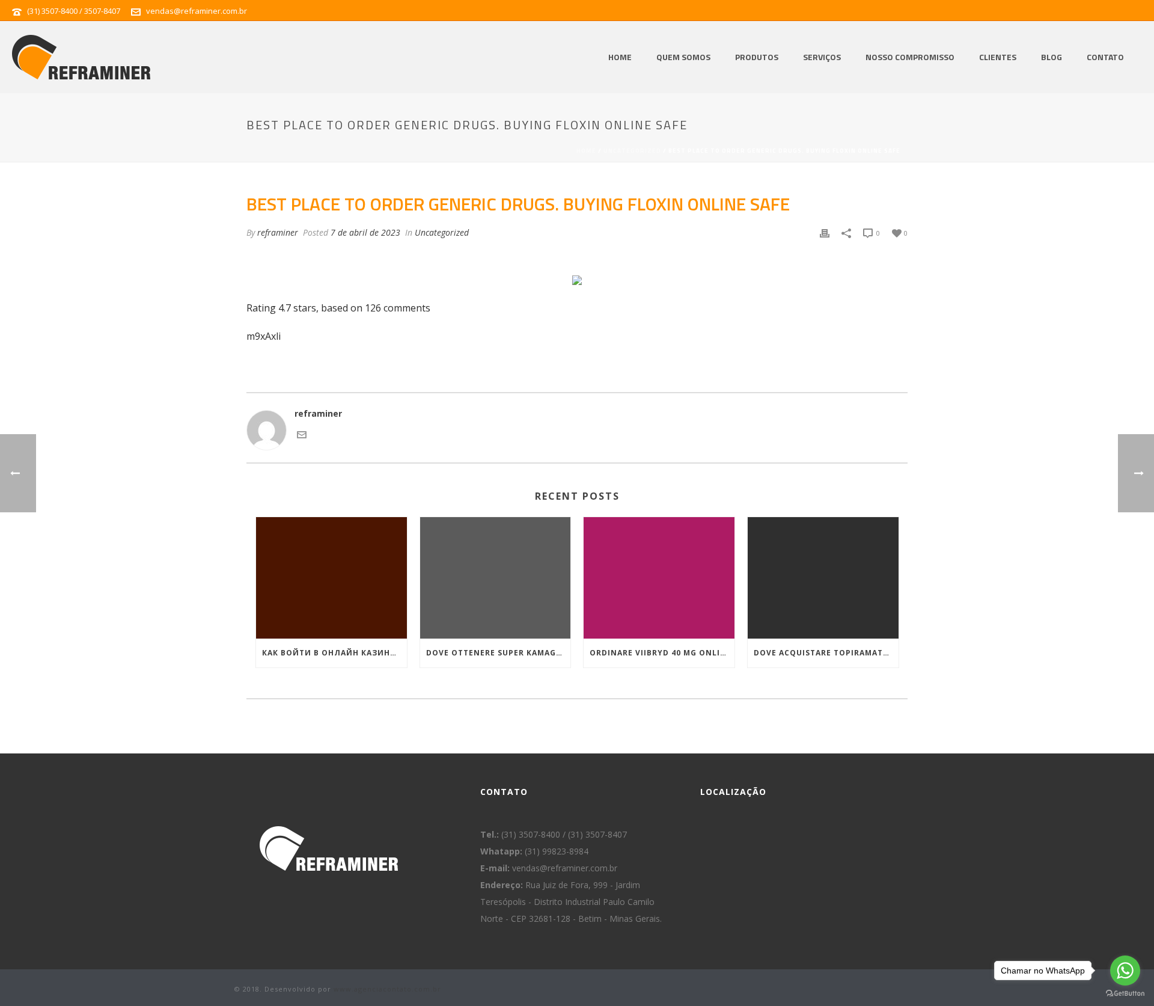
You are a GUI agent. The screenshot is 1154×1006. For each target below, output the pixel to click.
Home (620, 57)
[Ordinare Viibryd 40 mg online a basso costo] (659, 577)
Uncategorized (632, 150)
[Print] (824, 232)
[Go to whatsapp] (1125, 970)
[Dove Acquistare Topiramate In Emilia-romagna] (823, 577)
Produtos (756, 57)
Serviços (822, 57)
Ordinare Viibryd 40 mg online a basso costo (662, 653)
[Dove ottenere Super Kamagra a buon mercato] (495, 577)
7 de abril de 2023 (365, 232)
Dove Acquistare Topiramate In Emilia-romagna (826, 653)
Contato (1105, 57)
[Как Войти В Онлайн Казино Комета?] (331, 577)
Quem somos (683, 57)
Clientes (997, 57)
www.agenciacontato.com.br (387, 988)
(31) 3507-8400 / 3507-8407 (73, 10)
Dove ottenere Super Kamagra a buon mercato (498, 653)
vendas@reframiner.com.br (196, 10)
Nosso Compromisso (910, 57)
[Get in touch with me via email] (302, 436)
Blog (1051, 57)
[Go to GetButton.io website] (1125, 994)
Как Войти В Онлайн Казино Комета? (334, 653)
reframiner (277, 232)
